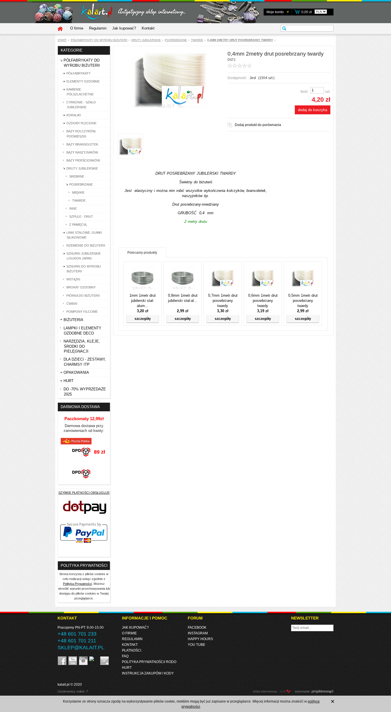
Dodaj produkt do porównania (258, 125)
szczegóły (143, 319)
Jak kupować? (124, 28)
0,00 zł (306, 12)
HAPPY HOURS (200, 639)
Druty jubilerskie (146, 40)
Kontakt (148, 28)
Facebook (197, 628)
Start (62, 40)
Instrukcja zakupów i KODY (148, 673)
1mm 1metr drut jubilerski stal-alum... (142, 300)
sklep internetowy (265, 691)
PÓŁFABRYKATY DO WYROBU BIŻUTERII (99, 40)
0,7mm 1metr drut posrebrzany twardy (223, 300)
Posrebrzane (176, 40)
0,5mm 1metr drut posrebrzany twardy (303, 300)
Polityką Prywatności (77, 583)
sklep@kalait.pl (81, 647)
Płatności (131, 650)
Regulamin (97, 28)
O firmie (76, 28)
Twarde (197, 40)
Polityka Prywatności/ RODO (149, 662)
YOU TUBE (196, 645)
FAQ (125, 656)
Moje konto (275, 12)
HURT (127, 668)
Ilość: (305, 92)
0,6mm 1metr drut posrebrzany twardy (263, 300)
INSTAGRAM (198, 633)
